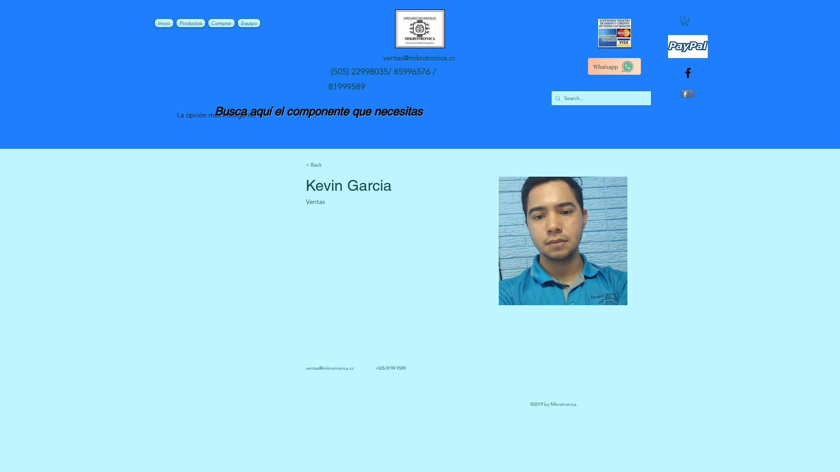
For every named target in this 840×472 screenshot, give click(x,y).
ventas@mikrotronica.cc (419, 58)
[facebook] (688, 73)
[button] (685, 21)
